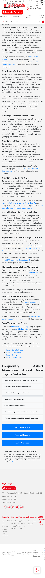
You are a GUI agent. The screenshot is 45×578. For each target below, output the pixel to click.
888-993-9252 (11, 496)
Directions (31, 524)
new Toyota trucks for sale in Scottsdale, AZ (19, 203)
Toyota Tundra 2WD (14, 357)
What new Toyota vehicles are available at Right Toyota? (21, 380)
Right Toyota (4, 553)
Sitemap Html (24, 553)
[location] (23, 2)
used (9, 329)
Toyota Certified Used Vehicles (5, 532)
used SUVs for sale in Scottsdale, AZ (16, 260)
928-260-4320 (11, 502)
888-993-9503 (12, 499)
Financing (23, 516)
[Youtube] (42, 4)
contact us (13, 462)
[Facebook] (4, 507)
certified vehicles (21, 329)
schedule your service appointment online (21, 317)
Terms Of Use (13, 553)
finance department (30, 272)
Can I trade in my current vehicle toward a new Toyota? (21, 412)
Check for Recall (14, 527)
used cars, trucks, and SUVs (22, 245)
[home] (34, 8)
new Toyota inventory (19, 326)
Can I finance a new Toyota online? (15, 405)
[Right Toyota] (14, 5)
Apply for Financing (22, 435)
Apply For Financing (21, 522)
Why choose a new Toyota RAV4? (14, 399)
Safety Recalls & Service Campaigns (36, 553)
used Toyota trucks (24, 208)
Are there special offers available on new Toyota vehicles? (22, 418)
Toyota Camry (11, 355)
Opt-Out (41, 553)
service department (32, 302)
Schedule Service (14, 522)
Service (14, 516)
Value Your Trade (22, 442)
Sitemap (18, 553)
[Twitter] (42, 2)
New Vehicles (6, 521)
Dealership (33, 516)
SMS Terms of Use (42, 520)
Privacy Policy (9, 553)
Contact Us (10, 488)
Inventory (6, 516)
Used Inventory (5, 525)
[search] (38, 8)
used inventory (19, 61)
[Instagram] (8, 507)
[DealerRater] (22, 507)
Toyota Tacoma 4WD (14, 352)
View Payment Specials (22, 427)
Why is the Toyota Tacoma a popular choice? (18, 386)
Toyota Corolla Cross (14, 350)
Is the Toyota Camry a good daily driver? (16, 393)
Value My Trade (21, 527)
